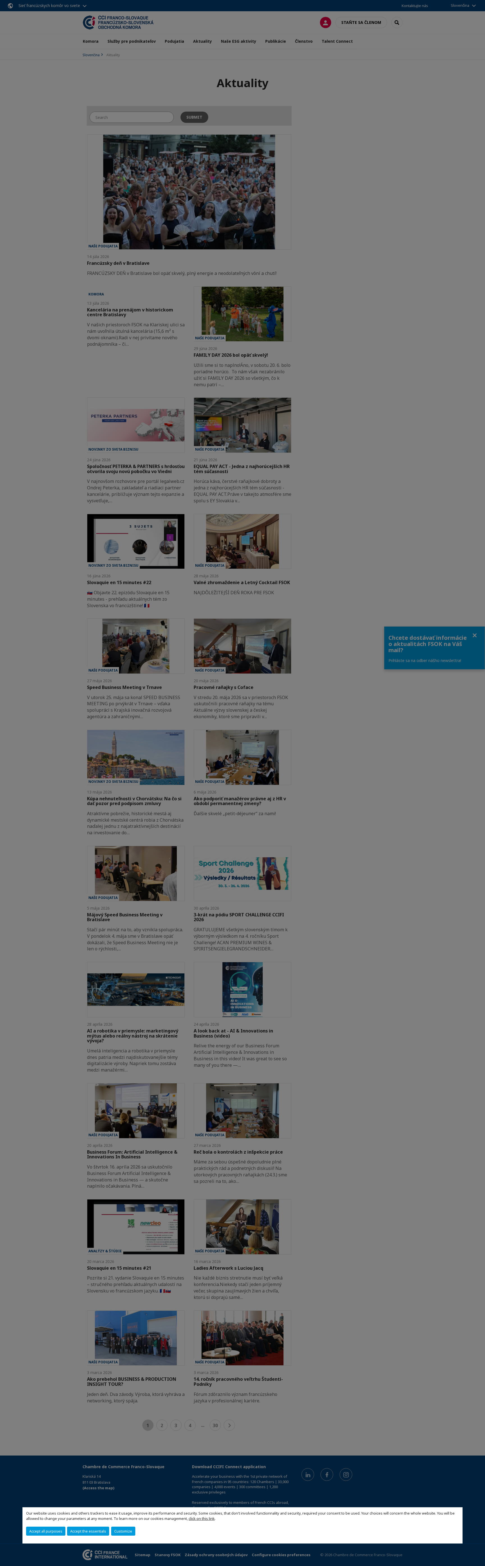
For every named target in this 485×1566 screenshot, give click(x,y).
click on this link (202, 1518)
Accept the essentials (88, 1531)
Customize (123, 1531)
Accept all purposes (45, 1531)
